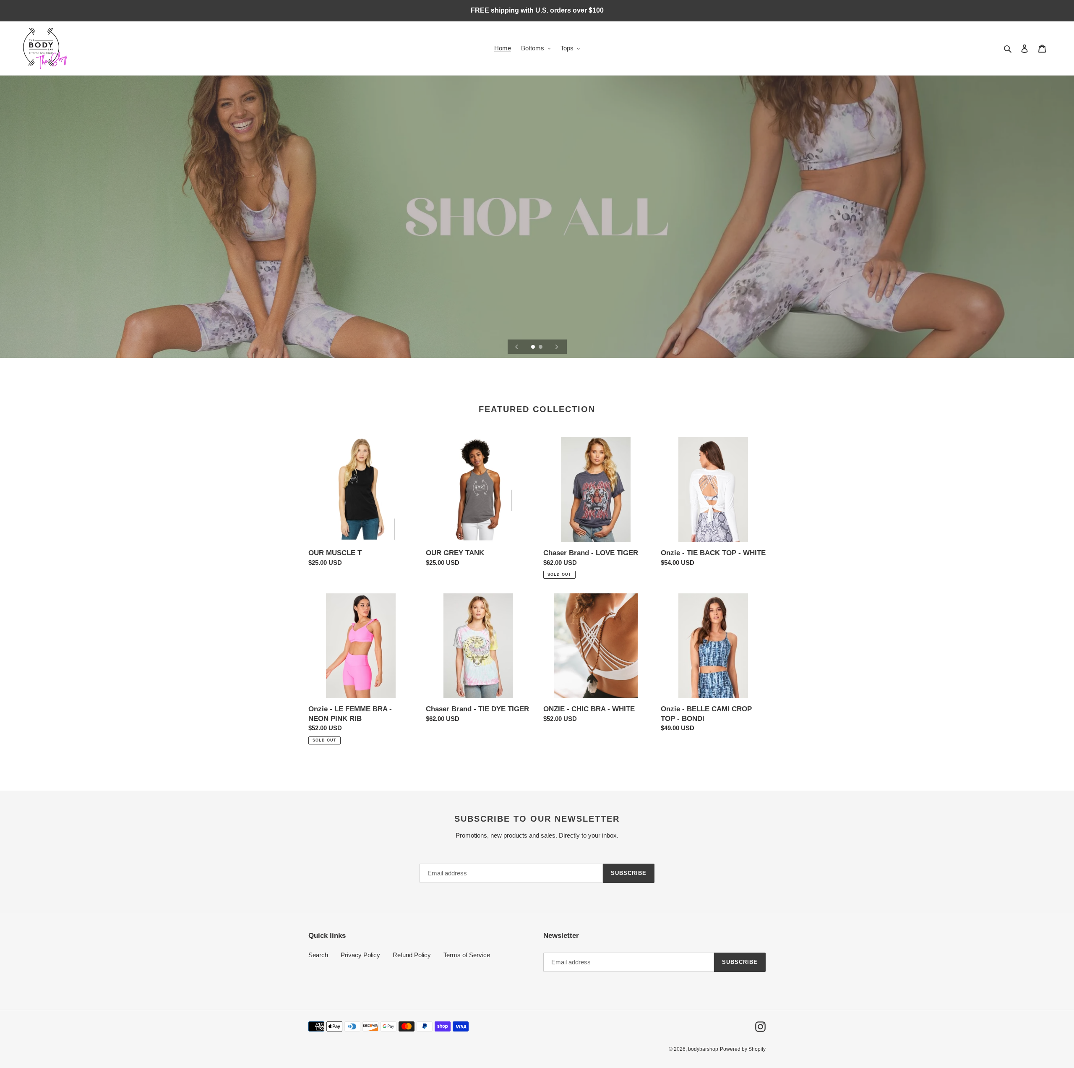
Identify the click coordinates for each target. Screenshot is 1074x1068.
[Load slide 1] (533, 347)
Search (318, 954)
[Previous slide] (517, 346)
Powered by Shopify (743, 1049)
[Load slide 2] (541, 347)
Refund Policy (412, 954)
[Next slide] (556, 346)
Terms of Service (466, 954)
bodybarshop (703, 1049)
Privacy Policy (360, 954)
